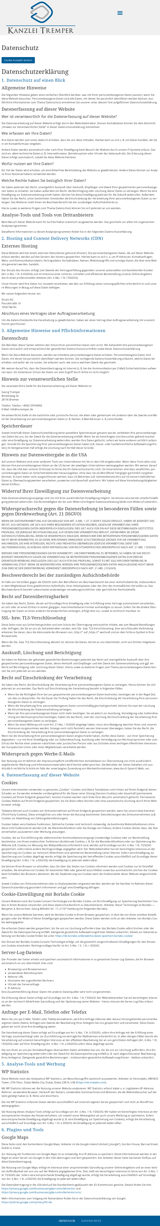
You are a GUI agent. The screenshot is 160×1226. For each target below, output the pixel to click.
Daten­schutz (91, 1221)
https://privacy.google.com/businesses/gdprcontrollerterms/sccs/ (41, 1192)
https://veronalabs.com (91, 1082)
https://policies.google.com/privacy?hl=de (27, 1202)
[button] (120, 13)
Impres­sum (67, 1221)
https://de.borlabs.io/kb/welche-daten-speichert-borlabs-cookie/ (94, 936)
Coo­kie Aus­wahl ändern (18, 60)
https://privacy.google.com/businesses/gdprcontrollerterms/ (38, 1188)
